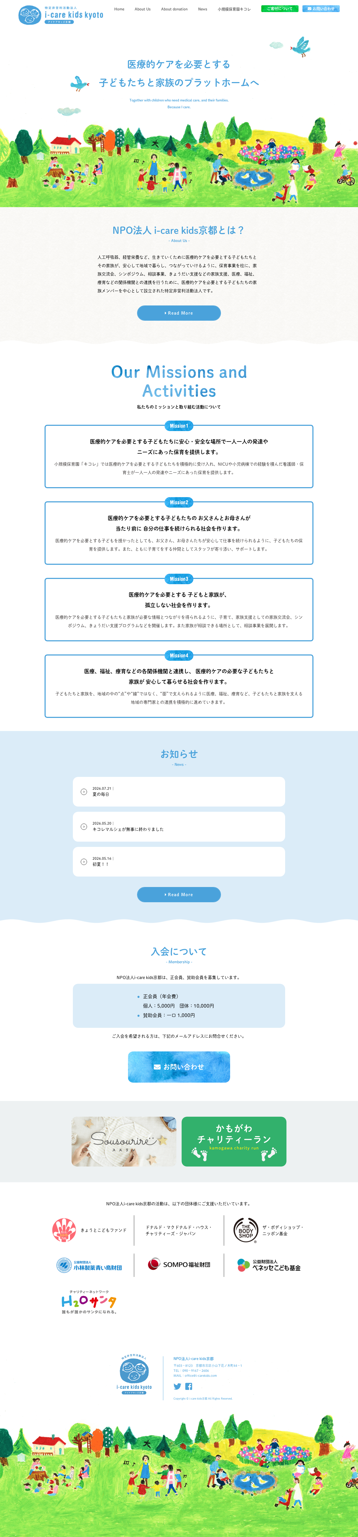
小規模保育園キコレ (234, 9)
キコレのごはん (234, 27)
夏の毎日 (104, 792)
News (202, 9)
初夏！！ (104, 862)
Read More (180, 313)
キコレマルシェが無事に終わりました (128, 826)
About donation (174, 9)
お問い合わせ (324, 8)
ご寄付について (280, 8)
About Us (143, 9)
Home (119, 9)
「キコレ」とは (234, 17)
